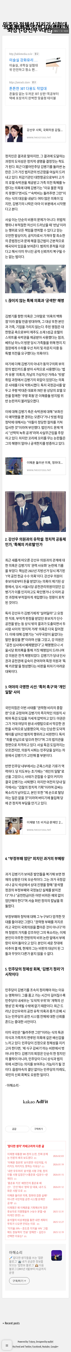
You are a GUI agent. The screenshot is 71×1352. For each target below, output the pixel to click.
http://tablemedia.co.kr (20, 54)
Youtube (46, 1346)
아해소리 (15, 1252)
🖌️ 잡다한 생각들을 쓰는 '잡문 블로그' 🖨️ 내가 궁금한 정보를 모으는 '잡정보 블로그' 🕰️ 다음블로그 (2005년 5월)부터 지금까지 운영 (27, 1265)
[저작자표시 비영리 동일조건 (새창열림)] (51, 1129)
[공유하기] (20, 1129)
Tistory (32, 1341)
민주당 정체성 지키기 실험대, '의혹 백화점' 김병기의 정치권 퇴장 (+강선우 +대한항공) (35, 27)
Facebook (36, 1346)
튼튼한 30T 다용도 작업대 (28, 88)
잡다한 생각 (14, 1146)
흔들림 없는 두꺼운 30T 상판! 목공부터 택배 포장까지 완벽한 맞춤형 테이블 (34, 96)
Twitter (28, 1346)
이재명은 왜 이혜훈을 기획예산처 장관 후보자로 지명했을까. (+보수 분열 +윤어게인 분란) (27, 1211)
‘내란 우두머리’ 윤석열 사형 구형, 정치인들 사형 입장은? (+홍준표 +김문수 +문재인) (27, 1174)
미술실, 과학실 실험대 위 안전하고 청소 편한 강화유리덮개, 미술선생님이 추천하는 (23, 68)
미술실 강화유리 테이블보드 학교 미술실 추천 (23, 60)
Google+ (54, 1346)
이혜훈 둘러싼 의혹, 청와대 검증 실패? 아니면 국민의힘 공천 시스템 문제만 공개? (27, 1199)
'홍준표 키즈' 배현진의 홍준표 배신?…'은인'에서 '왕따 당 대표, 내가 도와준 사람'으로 (26, 1187)
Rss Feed (16, 1346)
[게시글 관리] (24, 1129)
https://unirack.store (19, 82)
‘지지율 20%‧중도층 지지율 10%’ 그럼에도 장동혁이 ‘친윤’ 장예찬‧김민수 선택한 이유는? (27, 1232)
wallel (50, 1341)
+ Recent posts (11, 1323)
